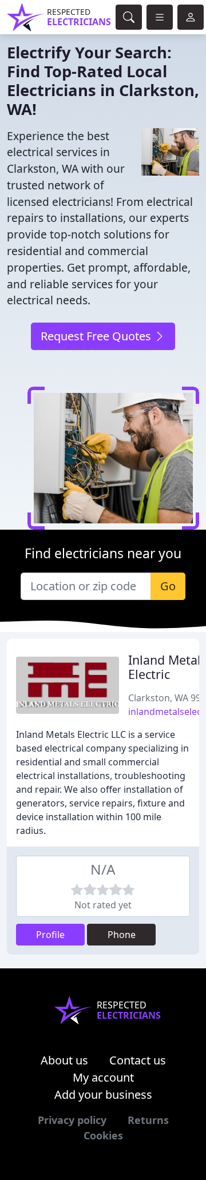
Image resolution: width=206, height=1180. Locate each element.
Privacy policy (72, 1120)
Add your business (103, 1094)
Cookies (103, 1135)
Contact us (137, 1060)
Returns (148, 1120)
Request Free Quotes (97, 336)
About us (64, 1060)
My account (103, 1077)
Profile (50, 934)
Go (168, 586)
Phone (122, 934)
